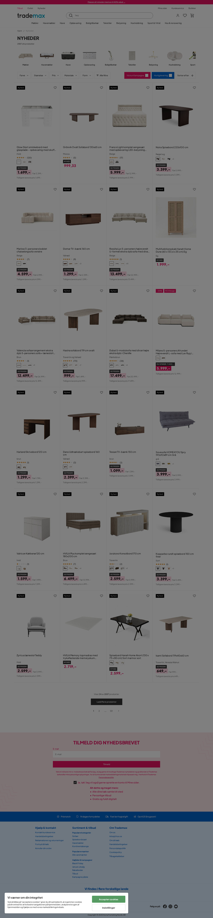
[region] (66, 903)
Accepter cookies (108, 899)
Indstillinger (108, 907)
